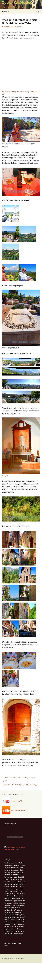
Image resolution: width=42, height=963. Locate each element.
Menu (4, 11)
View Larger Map (8, 91)
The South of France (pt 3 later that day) (21, 784)
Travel (19, 26)
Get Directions (22, 91)
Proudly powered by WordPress (13, 958)
